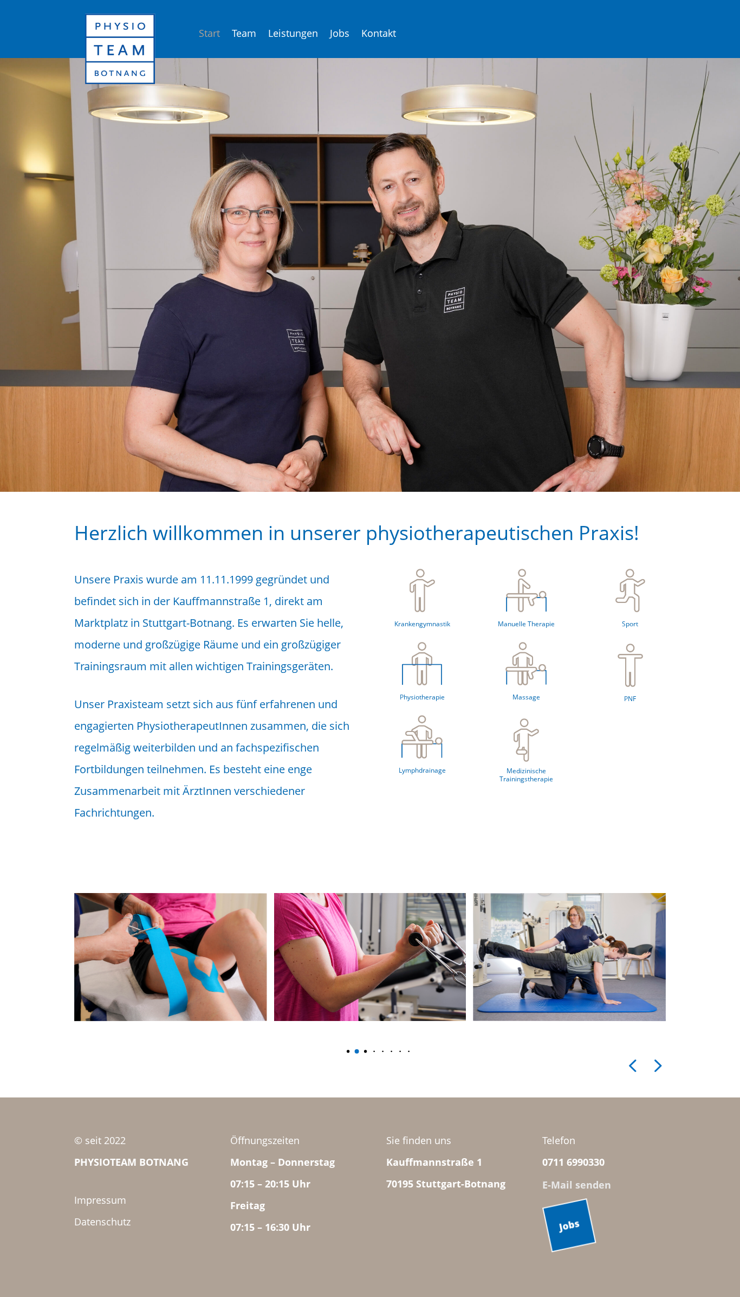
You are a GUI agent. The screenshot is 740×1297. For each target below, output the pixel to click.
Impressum (100, 1199)
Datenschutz (102, 1221)
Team (244, 34)
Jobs (339, 34)
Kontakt (378, 34)
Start (209, 34)
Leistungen (293, 34)
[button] (340, 1051)
